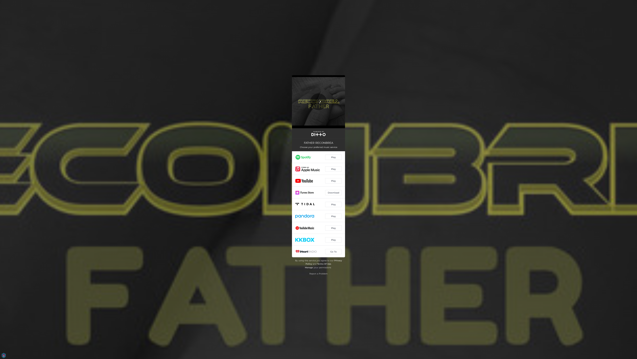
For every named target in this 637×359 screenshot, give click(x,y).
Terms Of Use (324, 264)
